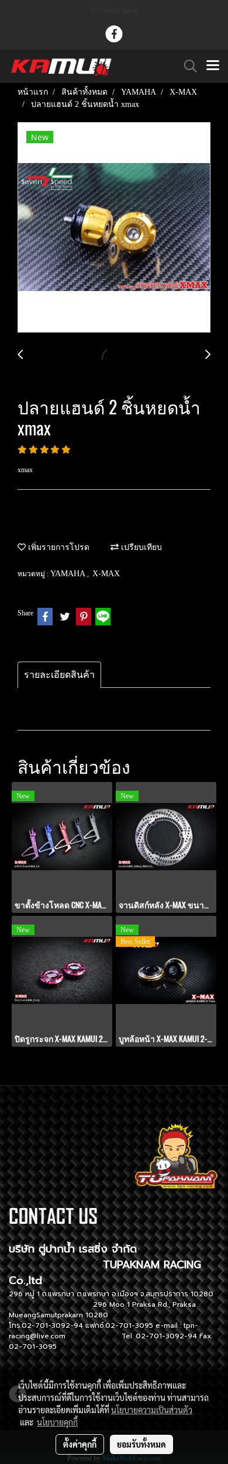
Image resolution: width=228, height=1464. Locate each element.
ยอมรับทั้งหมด (141, 1444)
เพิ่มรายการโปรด (57, 547)
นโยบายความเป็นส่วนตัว (151, 1409)
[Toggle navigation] (213, 66)
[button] (186, 66)
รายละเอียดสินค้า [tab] (59, 675)
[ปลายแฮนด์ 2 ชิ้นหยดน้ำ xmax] (114, 228)
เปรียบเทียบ (140, 547)
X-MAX (106, 573)
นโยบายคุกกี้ (57, 1422)
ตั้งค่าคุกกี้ (79, 1444)
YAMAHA (68, 573)
